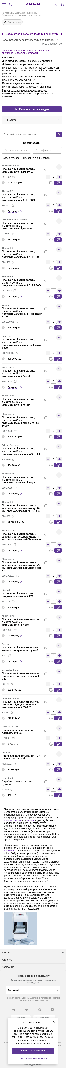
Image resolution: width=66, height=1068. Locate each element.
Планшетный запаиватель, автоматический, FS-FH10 (18, 170)
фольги (8, 820)
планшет (9, 850)
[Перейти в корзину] (62, 4)
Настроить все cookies (33, 1058)
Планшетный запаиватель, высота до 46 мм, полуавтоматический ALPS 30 (20, 254)
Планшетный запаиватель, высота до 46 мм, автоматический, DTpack (18, 226)
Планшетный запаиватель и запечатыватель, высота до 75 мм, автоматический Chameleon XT (21, 566)
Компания (8, 967)
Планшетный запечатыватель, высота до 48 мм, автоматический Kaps (20, 622)
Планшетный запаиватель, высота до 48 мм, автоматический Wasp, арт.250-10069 (21, 421)
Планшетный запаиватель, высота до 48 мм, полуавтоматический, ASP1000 (21, 451)
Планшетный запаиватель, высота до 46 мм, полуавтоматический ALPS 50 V (21, 283)
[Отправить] (56, 990)
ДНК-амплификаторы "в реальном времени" (27, 61)
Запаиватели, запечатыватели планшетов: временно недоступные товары (26, 51)
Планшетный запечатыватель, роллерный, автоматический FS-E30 (22, 676)
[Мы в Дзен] (39, 1009)
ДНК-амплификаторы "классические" (23, 64)
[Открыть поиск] (10, 4)
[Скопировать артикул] (13, 176)
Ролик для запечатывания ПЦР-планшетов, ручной (21, 757)
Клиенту (7, 959)
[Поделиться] (50, 169)
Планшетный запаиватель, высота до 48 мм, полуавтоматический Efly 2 (18, 480)
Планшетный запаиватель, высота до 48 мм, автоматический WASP (18, 402)
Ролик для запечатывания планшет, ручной (18, 731)
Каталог (7, 952)
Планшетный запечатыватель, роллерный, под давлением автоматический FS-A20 (20, 704)
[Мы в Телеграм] (14, 1009)
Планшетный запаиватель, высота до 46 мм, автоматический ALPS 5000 (18, 197)
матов (30, 820)
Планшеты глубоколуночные (18, 80)
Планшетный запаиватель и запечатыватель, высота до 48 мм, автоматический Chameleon (21, 537)
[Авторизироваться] (55, 4)
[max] (52, 1009)
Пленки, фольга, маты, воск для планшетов (27, 86)
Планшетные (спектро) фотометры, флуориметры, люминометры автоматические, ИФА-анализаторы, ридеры (31, 70)
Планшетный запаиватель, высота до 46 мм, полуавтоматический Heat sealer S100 (22, 312)
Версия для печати (33, 1064)
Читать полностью (51, 43)
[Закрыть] (54, 1022)
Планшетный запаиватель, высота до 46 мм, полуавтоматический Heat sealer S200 (22, 343)
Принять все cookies (33, 1051)
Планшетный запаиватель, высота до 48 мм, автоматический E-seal (18, 373)
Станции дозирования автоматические (24, 90)
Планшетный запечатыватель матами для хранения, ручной (20, 649)
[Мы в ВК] (27, 1009)
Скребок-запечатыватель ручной (17, 783)
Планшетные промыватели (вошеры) (23, 76)
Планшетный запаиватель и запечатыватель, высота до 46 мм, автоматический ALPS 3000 (21, 508)
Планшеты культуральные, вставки (22, 83)
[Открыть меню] (4, 4)
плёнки (18, 820)
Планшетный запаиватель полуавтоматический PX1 (18, 595)
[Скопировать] (45, 169)
